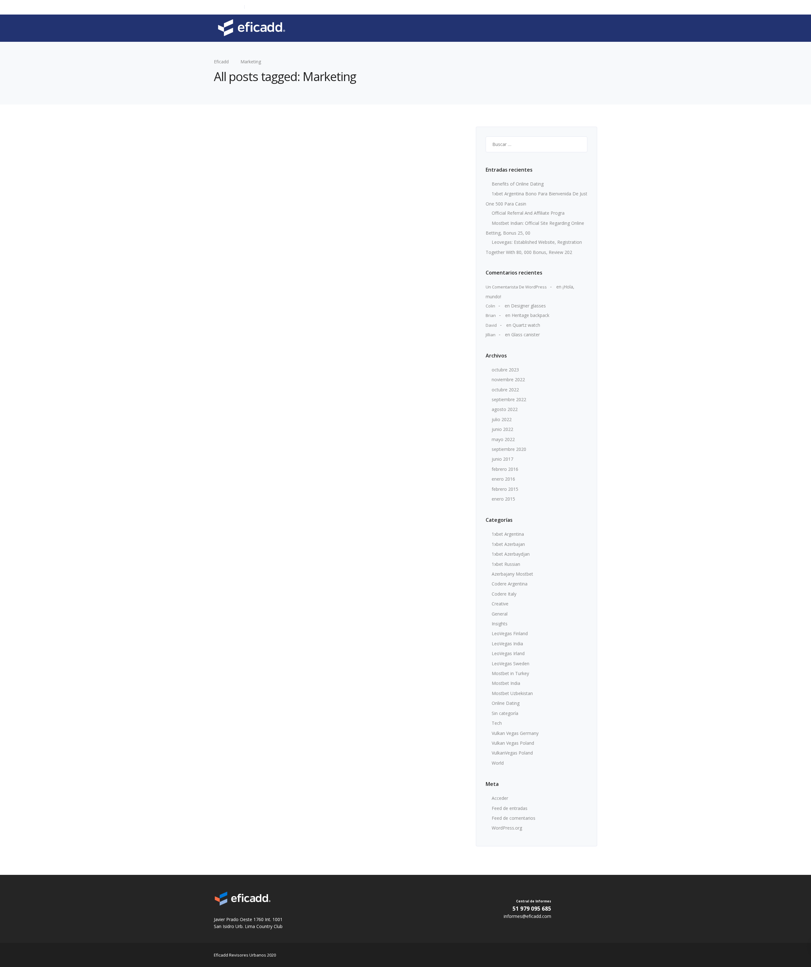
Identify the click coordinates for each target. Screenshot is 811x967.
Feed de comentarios (513, 818)
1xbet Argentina (508, 534)
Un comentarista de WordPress (516, 287)
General (500, 614)
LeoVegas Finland (510, 633)
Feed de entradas (509, 808)
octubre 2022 (505, 390)
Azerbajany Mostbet (512, 574)
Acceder (500, 798)
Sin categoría (505, 713)
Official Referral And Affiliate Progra (528, 213)
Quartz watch (526, 325)
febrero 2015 (505, 489)
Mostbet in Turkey (510, 673)
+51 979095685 (227, 7)
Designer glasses (528, 306)
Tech (497, 723)
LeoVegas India (507, 644)
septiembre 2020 (509, 449)
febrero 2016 (505, 469)
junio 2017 (502, 459)
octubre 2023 (505, 370)
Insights (500, 624)
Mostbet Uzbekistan (512, 693)
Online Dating (506, 703)
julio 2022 (502, 419)
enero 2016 (503, 479)
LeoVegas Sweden (510, 663)
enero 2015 (503, 499)
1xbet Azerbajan (508, 544)
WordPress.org (507, 828)
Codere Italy (504, 594)
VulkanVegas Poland (512, 753)
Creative (500, 604)
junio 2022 (502, 429)
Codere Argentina (509, 584)
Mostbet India (506, 683)
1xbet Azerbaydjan (511, 554)
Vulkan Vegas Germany (515, 733)
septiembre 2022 (509, 399)
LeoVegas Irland (508, 653)
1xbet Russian (506, 564)
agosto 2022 (505, 409)
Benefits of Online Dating (518, 184)
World (498, 763)
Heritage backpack (530, 315)
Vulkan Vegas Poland (513, 743)
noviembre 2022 (508, 379)
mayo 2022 (503, 439)
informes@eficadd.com (269, 7)
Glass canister (525, 335)
